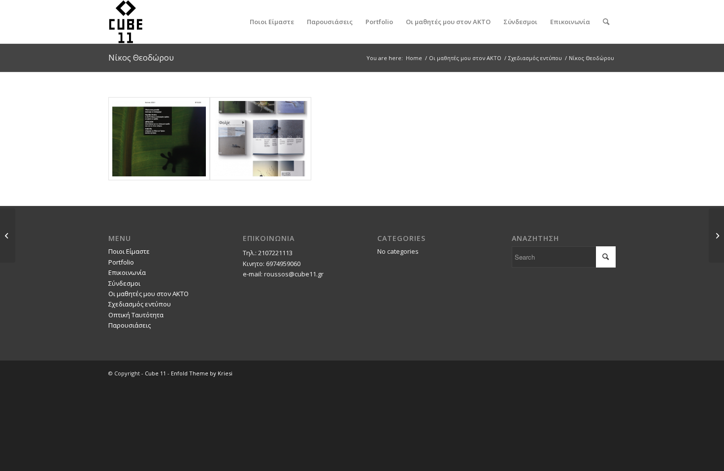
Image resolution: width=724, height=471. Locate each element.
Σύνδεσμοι (124, 283)
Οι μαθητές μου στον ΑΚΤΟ (148, 293)
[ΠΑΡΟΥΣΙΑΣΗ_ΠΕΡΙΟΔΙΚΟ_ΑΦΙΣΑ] (260, 139)
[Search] (606, 21)
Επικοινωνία (127, 272)
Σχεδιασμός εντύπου (139, 304)
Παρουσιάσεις (129, 325)
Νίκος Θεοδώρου (141, 57)
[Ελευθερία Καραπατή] (716, 235)
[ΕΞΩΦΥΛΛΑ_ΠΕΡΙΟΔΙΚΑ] (159, 139)
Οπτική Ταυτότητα (136, 314)
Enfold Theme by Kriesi (201, 373)
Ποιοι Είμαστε (129, 251)
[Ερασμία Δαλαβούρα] (7, 235)
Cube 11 (155, 373)
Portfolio (121, 262)
